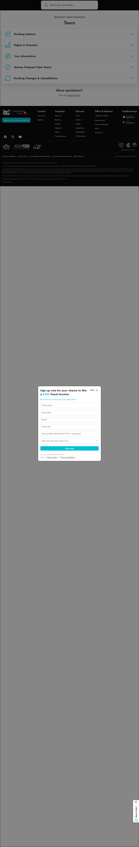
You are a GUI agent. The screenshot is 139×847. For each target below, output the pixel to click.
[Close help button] (136, 802)
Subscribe (69, 448)
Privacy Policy (52, 457)
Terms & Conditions (68, 457)
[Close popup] (97, 390)
